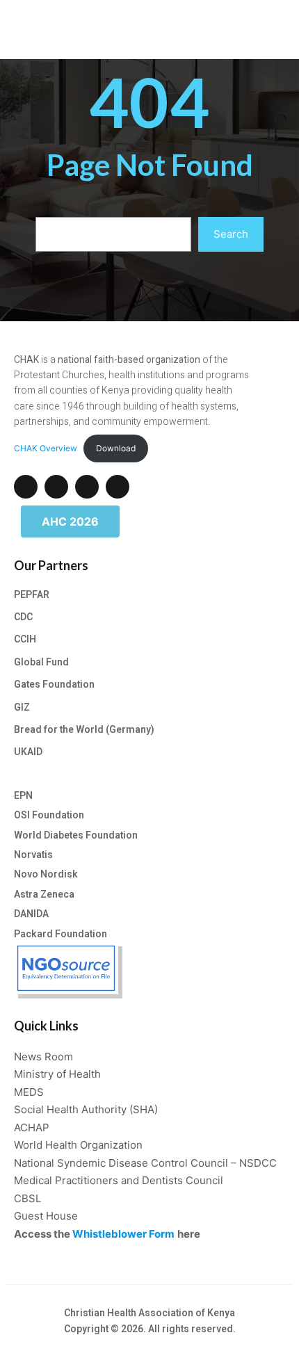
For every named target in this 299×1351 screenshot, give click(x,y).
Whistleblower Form (123, 1233)
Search (230, 234)
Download (116, 448)
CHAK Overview (45, 448)
